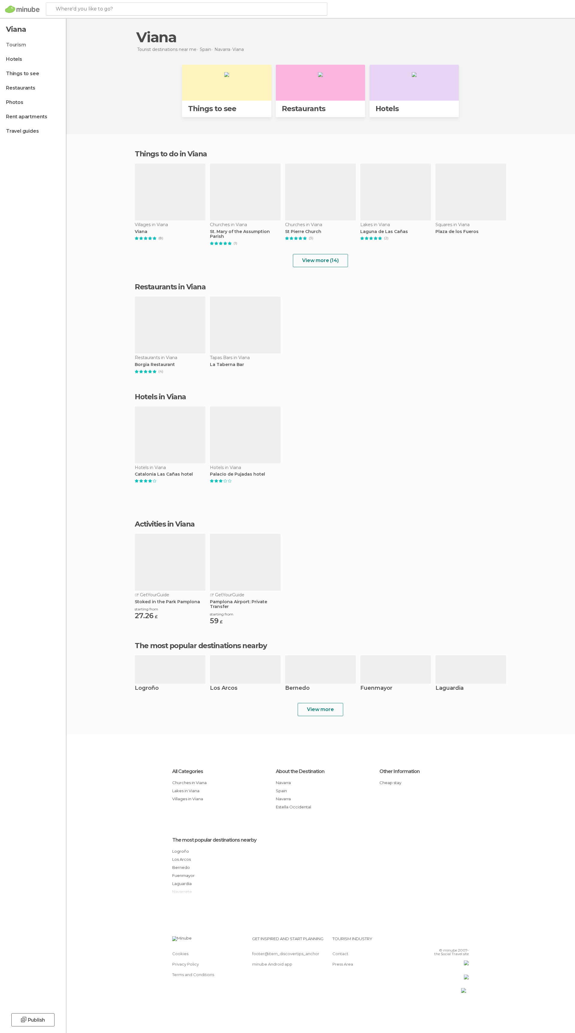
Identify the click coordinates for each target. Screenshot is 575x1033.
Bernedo (297, 688)
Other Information (399, 771)
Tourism (16, 45)
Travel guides (22, 131)
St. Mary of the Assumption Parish (240, 234)
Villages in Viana (187, 798)
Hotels (14, 59)
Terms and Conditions (193, 974)
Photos (14, 102)
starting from (146, 609)
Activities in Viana (165, 524)
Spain (281, 790)
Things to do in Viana (171, 153)
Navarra (283, 782)
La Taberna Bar (227, 364)
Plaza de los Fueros (457, 231)
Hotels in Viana (160, 396)
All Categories (187, 771)
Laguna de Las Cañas (384, 231)
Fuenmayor (376, 688)
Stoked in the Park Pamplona (167, 601)
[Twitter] (444, 941)
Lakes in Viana (185, 790)
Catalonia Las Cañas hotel (164, 474)
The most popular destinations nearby (201, 645)
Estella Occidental (293, 806)
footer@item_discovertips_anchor (285, 953)
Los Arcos (223, 688)
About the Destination (300, 771)
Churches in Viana (189, 782)
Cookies (180, 953)
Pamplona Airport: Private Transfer (238, 604)
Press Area (342, 964)
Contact (340, 953)
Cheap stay (390, 782)
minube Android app (272, 964)
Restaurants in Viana (170, 286)
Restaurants (20, 88)
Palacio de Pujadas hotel (237, 474)
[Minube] (22, 9)
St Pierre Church (303, 231)
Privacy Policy (185, 964)
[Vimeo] (454, 941)
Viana (141, 231)
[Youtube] (464, 941)
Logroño (147, 688)
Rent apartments (26, 117)
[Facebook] (434, 941)
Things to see (22, 73)
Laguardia (449, 688)
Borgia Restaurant (155, 364)
